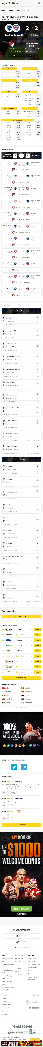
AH (30, 91)
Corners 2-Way (9, 108)
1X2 (9, 68)
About (4, 1001)
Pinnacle (18, 968)
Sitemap (4, 1011)
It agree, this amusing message (12, 802)
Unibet (17, 971)
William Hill (19, 958)
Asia (7, 688)
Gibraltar (8, 699)
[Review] (31, 629)
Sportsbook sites (34, 964)
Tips (29, 974)
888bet (17, 962)
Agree (34, 1040)
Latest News (32, 967)
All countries (20, 707)
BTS (9, 91)
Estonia (27, 695)
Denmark (28, 703)
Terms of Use (6, 1008)
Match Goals (17, 120)
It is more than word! (8, 815)
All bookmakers (22, 677)
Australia (28, 699)
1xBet (16, 965)
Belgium (28, 688)
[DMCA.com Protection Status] (33, 1008)
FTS (30, 108)
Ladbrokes (18, 974)
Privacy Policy (6, 1004)
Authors (4, 1014)
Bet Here (37, 629)
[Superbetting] (22, 3)
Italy (7, 695)
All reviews (21, 825)
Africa (7, 703)
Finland (8, 692)
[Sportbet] (21, 930)
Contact (4, 998)
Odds (30, 970)
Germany (28, 692)
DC (30, 68)
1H (9, 80)
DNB (29, 80)
